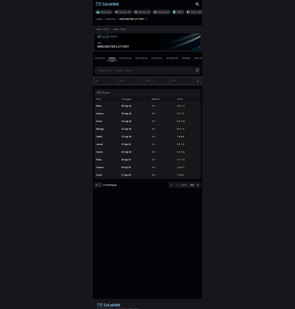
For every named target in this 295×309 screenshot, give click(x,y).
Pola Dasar (157, 58)
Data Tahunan (201, 58)
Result (112, 58)
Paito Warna (142, 58)
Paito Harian (125, 58)
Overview (100, 58)
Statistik (186, 58)
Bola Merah (172, 58)
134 (192, 185)
